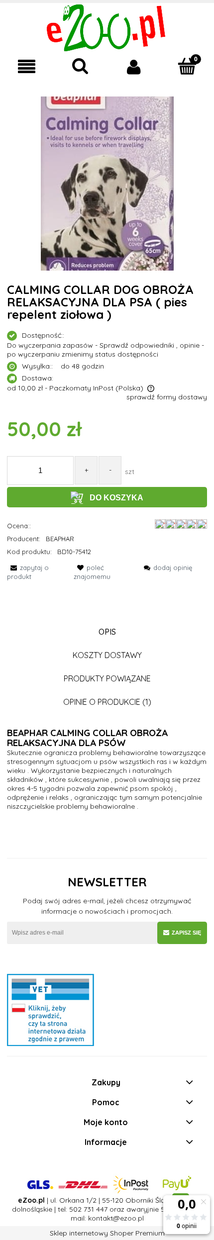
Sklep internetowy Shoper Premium (107, 1233)
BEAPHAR (60, 539)
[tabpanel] (107, 769)
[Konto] (134, 66)
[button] (27, 67)
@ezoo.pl (128, 1218)
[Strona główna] (107, 27)
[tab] (107, 632)
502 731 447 (88, 1209)
